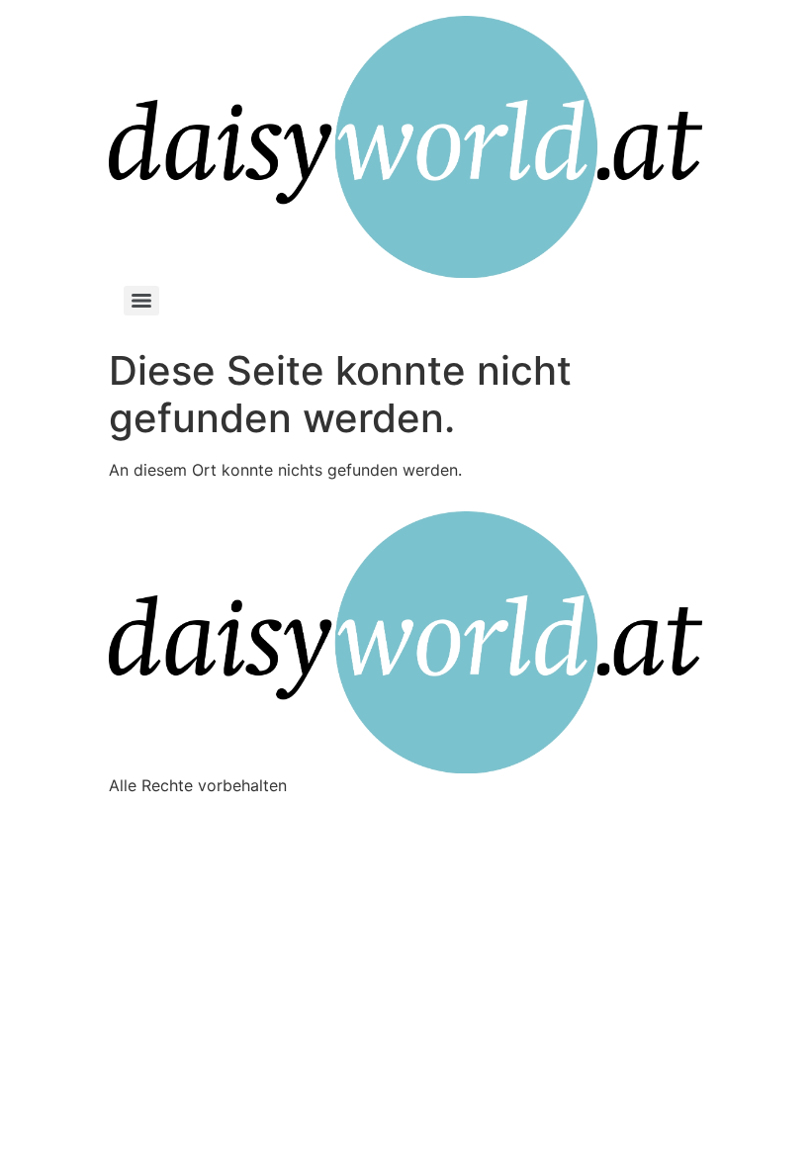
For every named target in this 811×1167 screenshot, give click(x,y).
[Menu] (141, 300)
